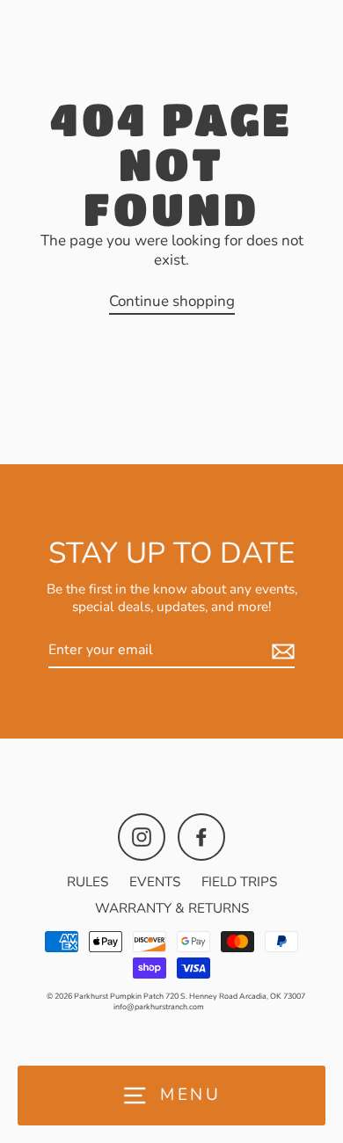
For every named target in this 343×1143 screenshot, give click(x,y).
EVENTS (154, 882)
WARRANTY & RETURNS (172, 908)
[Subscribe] (280, 651)
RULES (87, 882)
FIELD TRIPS (239, 882)
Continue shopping (172, 301)
